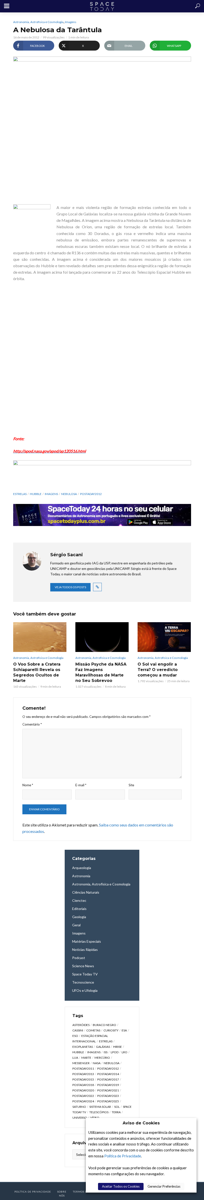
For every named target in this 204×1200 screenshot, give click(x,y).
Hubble (36, 494)
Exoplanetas (82, 1047)
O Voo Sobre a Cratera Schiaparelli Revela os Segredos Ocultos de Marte (36, 672)
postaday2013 (83, 1074)
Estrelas (20, 494)
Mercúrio (102, 1057)
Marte (86, 1057)
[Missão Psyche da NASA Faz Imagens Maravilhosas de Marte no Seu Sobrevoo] (102, 637)
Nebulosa (69, 494)
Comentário (32, 724)
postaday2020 (83, 1090)
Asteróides (81, 1025)
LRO (124, 1052)
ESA (124, 1030)
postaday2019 (108, 1085)
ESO (75, 1036)
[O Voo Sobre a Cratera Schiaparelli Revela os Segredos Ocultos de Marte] (39, 637)
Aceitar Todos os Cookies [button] (121, 1186)
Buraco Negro (104, 1025)
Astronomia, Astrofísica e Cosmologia (38, 22)
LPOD (114, 1052)
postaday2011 (83, 1068)
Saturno (79, 1107)
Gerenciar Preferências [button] (164, 1186)
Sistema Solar (100, 1107)
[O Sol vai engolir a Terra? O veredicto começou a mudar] (164, 637)
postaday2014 (108, 1074)
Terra (116, 1112)
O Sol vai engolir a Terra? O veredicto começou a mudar (158, 669)
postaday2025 (108, 1101)
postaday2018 (83, 1085)
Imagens (70, 22)
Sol (117, 1107)
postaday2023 (108, 1096)
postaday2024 (83, 1101)
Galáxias (103, 1047)
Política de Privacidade (122, 1156)
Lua (75, 1057)
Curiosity (110, 1030)
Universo (79, 1117)
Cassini (77, 1030)
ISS (105, 1052)
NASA (97, 1063)
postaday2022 (83, 1096)
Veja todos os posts (70, 587)
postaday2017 (108, 1079)
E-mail (80, 785)
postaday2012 (91, 494)
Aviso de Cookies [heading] (141, 1123)
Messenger (81, 1063)
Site (131, 785)
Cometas (93, 1030)
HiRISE (117, 1047)
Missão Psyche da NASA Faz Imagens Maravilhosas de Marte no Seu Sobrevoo (100, 672)
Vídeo (94, 1117)
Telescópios (98, 1112)
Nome (27, 785)
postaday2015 (83, 1079)
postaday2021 (108, 1090)
